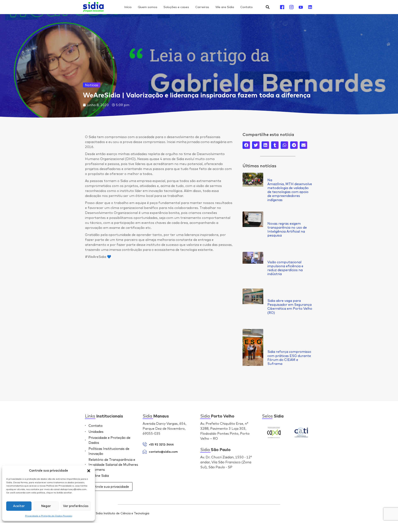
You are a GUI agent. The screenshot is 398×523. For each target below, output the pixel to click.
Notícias (91, 85)
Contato (246, 7)
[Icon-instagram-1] (291, 7)
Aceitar (19, 506)
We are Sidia (224, 7)
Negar (46, 506)
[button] (89, 471)
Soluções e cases (176, 7)
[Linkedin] (310, 7)
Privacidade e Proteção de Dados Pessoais (48, 515)
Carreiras (202, 7)
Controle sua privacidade (109, 486)
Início (128, 7)
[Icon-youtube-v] (301, 7)
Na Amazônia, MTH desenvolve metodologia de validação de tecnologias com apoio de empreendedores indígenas (289, 190)
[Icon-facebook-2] (282, 7)
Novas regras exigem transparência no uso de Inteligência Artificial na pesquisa (287, 229)
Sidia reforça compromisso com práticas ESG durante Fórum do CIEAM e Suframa (289, 357)
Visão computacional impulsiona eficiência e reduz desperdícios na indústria (285, 268)
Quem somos (147, 7)
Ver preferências (76, 506)
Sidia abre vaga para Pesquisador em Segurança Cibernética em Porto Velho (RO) (289, 307)
